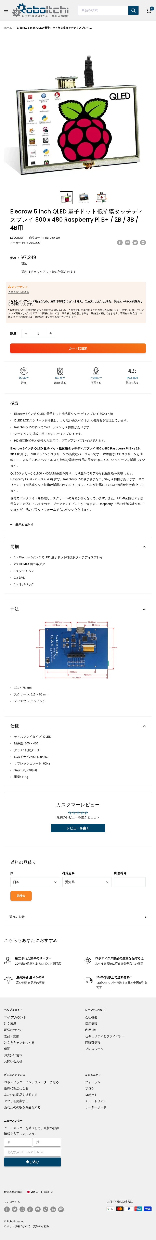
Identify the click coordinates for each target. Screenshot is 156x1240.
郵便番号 (120, 873)
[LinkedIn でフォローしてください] (53, 1209)
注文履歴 (10, 1023)
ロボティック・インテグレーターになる (31, 1082)
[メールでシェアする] (143, 242)
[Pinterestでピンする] (127, 242)
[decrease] (26, 333)
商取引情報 (92, 1042)
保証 (7, 1048)
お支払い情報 (13, 1055)
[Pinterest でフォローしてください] (30, 1209)
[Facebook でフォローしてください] (7, 1209)
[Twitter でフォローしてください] (14, 1209)
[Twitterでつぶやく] (135, 242)
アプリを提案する (16, 1101)
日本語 (46, 1191)
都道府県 (68, 873)
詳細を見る (60, 382)
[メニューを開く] (6, 10)
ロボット (91, 1094)
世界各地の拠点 (13, 1191)
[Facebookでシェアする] (120, 242)
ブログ (89, 1088)
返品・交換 (11, 1036)
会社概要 (91, 1017)
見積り (21, 896)
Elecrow (16, 237)
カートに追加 (78, 348)
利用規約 (91, 1030)
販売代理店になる (16, 1088)
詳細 (23, 382)
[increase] (50, 333)
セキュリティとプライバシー (105, 1036)
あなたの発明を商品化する (22, 1107)
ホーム (8, 27)
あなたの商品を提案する (21, 1094)
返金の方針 (17, 916)
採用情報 (91, 1023)
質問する (96, 382)
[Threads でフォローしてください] (61, 1209)
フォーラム (92, 1082)
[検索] (133, 10)
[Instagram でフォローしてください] (22, 1209)
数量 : (14, 333)
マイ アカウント (15, 1017)
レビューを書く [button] (78, 828)
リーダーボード (95, 1107)
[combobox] (103, 10)
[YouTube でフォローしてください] (38, 1209)
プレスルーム (94, 1048)
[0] (148, 10)
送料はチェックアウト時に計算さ (44, 271)
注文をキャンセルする (19, 1042)
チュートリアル (95, 1101)
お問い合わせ (13, 1061)
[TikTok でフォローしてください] (45, 1209)
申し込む (32, 1162)
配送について (13, 1030)
